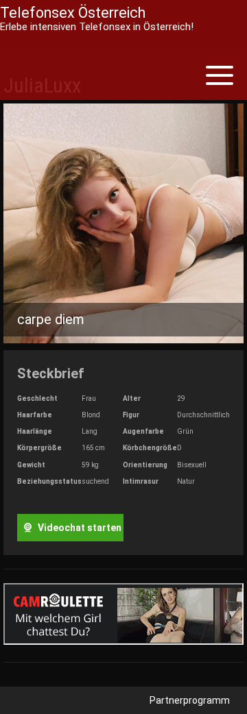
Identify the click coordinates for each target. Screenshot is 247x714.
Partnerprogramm (190, 700)
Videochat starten (78, 527)
